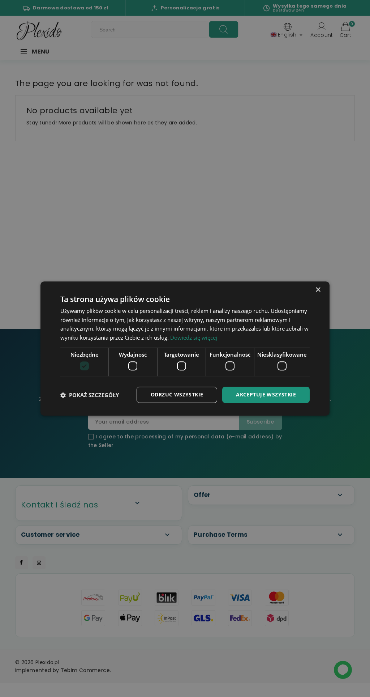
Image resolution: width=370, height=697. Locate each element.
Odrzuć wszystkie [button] (177, 394)
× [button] (317, 290)
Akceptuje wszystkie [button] (266, 394)
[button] (89, 395)
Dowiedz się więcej (193, 337)
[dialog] (185, 348)
